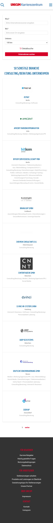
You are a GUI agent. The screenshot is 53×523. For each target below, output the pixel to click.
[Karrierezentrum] (26, 4)
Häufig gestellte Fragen (27, 458)
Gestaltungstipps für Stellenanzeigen (26, 482)
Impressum (26, 496)
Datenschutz (26, 465)
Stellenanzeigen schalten (26, 476)
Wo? (6, 29)
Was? (7, 19)
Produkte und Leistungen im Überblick (26, 479)
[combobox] (26, 23)
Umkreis (8, 38)
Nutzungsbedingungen (26, 462)
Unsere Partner (26, 486)
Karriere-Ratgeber (26, 455)
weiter (27, 427)
